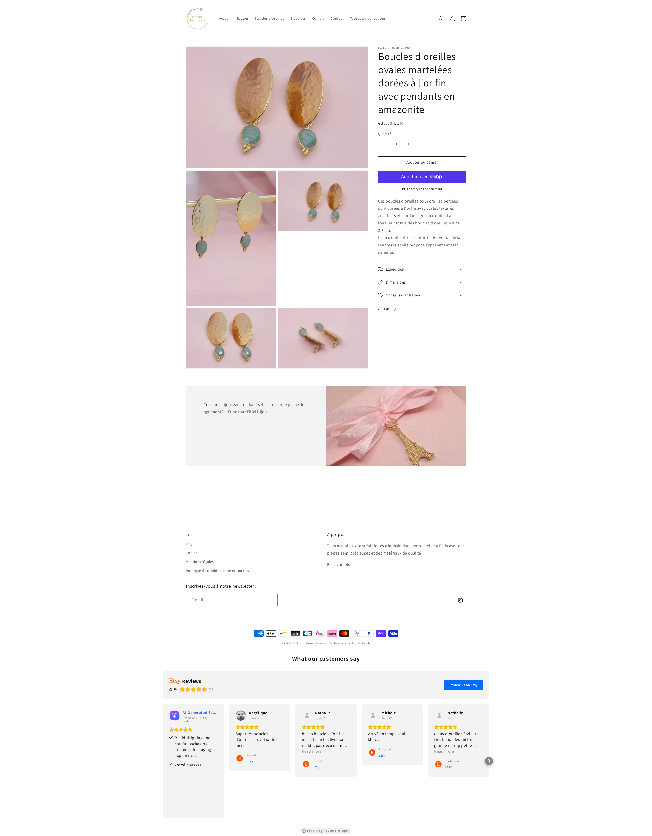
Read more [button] (311, 751)
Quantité (384, 134)
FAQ (189, 544)
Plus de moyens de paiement (422, 189)
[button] (441, 18)
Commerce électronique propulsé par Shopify (342, 643)
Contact (192, 552)
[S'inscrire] (271, 600)
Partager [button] (391, 308)
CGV (189, 535)
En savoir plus (339, 564)
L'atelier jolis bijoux (303, 643)
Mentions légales (200, 561)
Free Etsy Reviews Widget (328, 831)
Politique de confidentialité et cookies (217, 570)
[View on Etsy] (241, 715)
